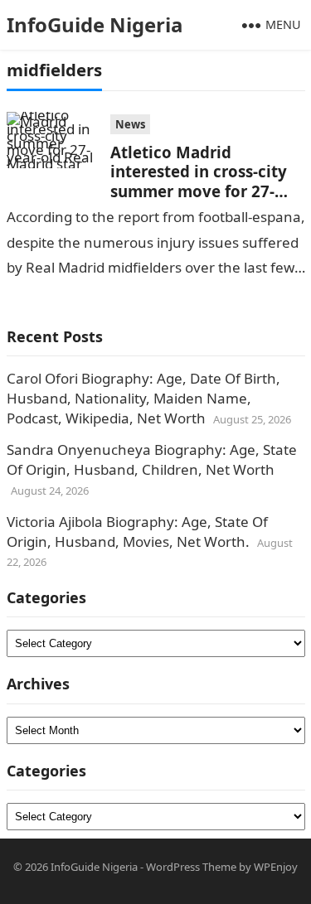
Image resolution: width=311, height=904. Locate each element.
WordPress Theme (191, 866)
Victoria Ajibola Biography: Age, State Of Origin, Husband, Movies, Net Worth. (137, 531)
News (130, 124)
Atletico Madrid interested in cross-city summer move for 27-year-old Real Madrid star (207, 181)
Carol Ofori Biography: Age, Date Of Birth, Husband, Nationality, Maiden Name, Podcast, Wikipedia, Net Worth (143, 398)
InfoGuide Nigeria (95, 24)
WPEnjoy (276, 866)
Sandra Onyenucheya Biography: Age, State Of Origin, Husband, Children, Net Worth (152, 459)
